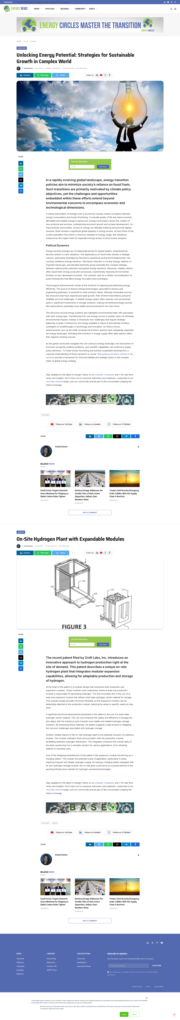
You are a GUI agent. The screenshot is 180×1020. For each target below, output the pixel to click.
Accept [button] (124, 1014)
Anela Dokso (28, 68)
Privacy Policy (152, 972)
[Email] (20, 179)
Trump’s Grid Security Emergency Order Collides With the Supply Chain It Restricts (44, 2)
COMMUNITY (80, 8)
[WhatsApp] (20, 168)
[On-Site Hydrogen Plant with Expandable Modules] (90, 593)
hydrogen (45, 415)
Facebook (109, 374)
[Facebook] (20, 190)
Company (51, 953)
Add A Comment (90, 512)
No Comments (70, 68)
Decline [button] (134, 1014)
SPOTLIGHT (50, 8)
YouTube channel (54, 381)
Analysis (33, 41)
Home (26, 41)
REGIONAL (64, 8)
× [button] (146, 997)
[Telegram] (20, 185)
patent (54, 823)
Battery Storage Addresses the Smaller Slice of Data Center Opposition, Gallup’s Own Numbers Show (89, 495)
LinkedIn (99, 374)
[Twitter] (20, 174)
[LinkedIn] (20, 163)
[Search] (175, 9)
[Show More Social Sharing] (72, 75)
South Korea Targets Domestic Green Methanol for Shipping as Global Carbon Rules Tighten (54, 493)
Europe (21, 532)
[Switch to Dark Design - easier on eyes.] (171, 9)
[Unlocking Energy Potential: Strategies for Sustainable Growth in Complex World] (90, 116)
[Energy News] (16, 9)
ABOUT (92, 8)
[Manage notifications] (174, 1015)
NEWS (36, 8)
